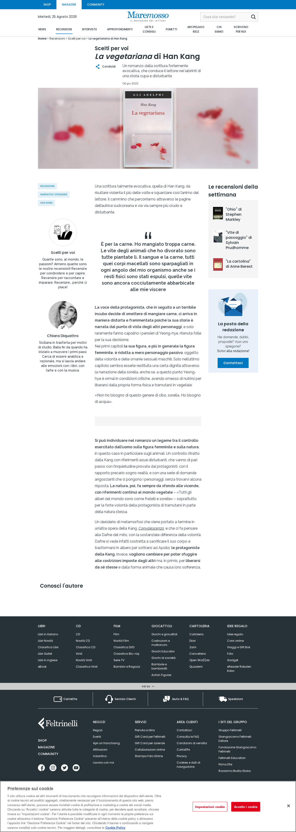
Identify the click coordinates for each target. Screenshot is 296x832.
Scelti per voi (63, 252)
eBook (42, 667)
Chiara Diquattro (63, 335)
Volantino (100, 756)
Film (116, 634)
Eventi (97, 737)
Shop (42, 740)
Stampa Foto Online (149, 756)
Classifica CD (85, 647)
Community (48, 754)
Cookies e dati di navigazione (188, 765)
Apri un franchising (106, 743)
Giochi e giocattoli (164, 634)
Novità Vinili (84, 660)
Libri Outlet (45, 654)
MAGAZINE (69, 4)
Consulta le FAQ (188, 737)
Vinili (79, 654)
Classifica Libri (48, 647)
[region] (148, 806)
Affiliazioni (100, 750)
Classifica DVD (124, 647)
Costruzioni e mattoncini (160, 643)
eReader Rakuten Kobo (239, 669)
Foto (230, 654)
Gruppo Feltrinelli (230, 730)
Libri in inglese (47, 660)
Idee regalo (235, 634)
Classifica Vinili (87, 667)
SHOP (47, 4)
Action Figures (161, 675)
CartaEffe (183, 750)
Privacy (182, 756)
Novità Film (121, 641)
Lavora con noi (103, 762)
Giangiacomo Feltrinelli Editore (235, 739)
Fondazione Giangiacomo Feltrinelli (237, 749)
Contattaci (233, 363)
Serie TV (119, 660)
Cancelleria (197, 654)
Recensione (47, 186)
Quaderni (196, 667)
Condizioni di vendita (192, 743)
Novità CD (83, 641)
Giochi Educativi (163, 651)
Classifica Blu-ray (126, 654)
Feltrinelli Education (232, 758)
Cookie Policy (115, 827)
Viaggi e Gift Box (238, 647)
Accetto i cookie (245, 806)
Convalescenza (151, 528)
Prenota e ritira (145, 730)
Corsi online (235, 641)
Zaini (192, 647)
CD (78, 634)
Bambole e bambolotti (159, 666)
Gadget (232, 660)
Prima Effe (225, 764)
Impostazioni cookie (210, 806)
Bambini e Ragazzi (127, 667)
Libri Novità (45, 641)
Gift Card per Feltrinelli (150, 737)
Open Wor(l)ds (199, 660)
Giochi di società (163, 658)
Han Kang (46, 203)
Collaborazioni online (150, 750)
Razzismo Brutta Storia (235, 771)
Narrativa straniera (53, 194)
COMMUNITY (95, 4)
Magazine (46, 747)
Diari (192, 641)
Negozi (97, 730)
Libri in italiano (48, 634)
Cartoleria (196, 634)
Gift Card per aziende (150, 743)
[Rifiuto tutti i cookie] (289, 806)
